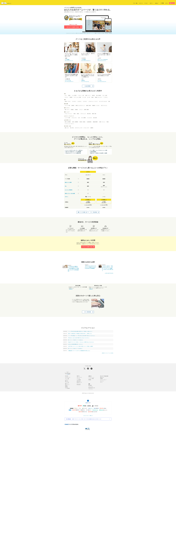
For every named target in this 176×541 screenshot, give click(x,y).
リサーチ (90, 448)
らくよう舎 (99, 81)
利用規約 (101, 379)
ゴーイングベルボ (68, 81)
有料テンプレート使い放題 (70, 194)
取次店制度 (90, 386)
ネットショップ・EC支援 (73, 448)
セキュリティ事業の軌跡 (99, 430)
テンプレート (141, 3)
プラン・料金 (135, 3)
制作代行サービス (79, 383)
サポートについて (79, 378)
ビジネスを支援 (78, 448)
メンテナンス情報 (91, 379)
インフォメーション (91, 378)
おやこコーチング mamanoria (103, 60)
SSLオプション (67, 385)
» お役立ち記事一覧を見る (108, 274)
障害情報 (89, 381)
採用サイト (91, 416)
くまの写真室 (83, 60)
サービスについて (67, 378)
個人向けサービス (103, 448)
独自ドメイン (67, 384)
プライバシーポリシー (103, 381)
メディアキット (90, 390)
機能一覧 (66, 382)
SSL (66, 187)
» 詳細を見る (71, 290)
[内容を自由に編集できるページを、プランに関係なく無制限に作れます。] (78, 180)
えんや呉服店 (67, 60)
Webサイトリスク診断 (86, 429)
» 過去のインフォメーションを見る (107, 354)
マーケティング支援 (87, 448)
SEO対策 (66, 388)
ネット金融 (96, 448)
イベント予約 (67, 383)
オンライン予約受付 (68, 191)
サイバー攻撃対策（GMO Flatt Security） (87, 430)
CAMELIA (83, 81)
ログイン (166, 3)
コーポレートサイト (86, 416)
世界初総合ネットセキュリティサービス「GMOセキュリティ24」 (71, 429)
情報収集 (93, 448)
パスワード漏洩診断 (81, 429)
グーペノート (79, 384)
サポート (151, 3)
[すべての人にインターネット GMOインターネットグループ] (169, 0)
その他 (106, 448)
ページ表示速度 (67, 389)
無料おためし (172, 3)
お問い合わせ (79, 382)
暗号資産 (99, 448)
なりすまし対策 (94, 430)
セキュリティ (102, 382)
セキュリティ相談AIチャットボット (93, 429)
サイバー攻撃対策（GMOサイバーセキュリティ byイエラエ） (76, 430)
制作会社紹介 (79, 385)
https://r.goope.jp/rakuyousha (102, 82)
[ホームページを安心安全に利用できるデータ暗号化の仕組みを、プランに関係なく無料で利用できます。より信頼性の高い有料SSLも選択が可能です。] (78, 187)
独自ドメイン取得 (68, 183)
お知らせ (156, 3)
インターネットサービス (67, 448)
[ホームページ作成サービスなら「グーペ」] (5, 3)
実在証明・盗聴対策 (67, 430)
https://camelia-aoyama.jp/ (85, 82)
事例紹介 (66, 387)
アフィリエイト (90, 387)
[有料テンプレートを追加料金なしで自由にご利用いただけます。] (78, 195)
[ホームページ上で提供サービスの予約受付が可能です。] (78, 191)
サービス (146, 3)
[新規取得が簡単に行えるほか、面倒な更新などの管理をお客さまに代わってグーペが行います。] (78, 184)
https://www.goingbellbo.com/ (69, 82)
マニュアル (78, 379)
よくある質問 (79, 381)
